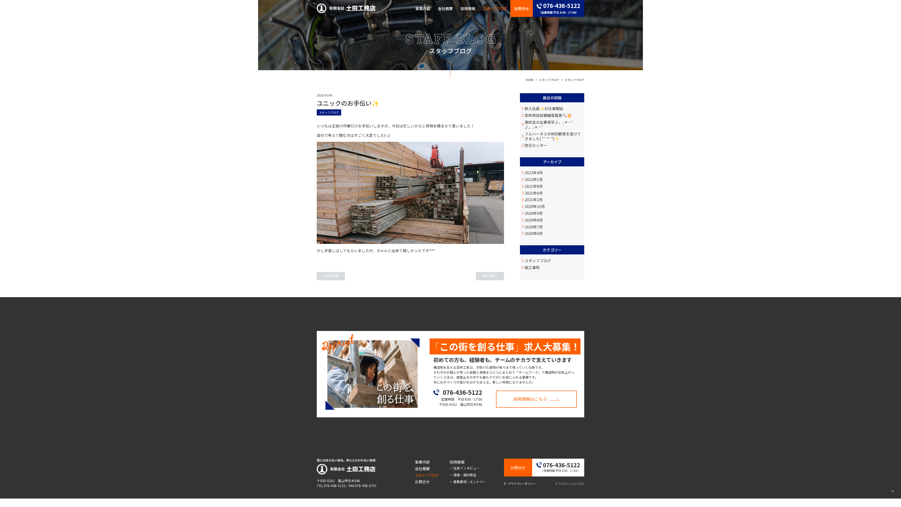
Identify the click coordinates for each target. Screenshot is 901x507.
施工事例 (532, 267)
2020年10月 (535, 206)
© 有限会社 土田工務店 (569, 483)
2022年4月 (534, 172)
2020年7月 (534, 226)
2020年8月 (534, 220)
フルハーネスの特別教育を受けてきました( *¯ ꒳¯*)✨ (553, 136)
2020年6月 (534, 233)
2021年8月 (534, 186)
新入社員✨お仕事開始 (544, 108)
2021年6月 (534, 193)
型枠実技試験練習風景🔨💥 (548, 115)
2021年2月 (534, 199)
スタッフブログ (549, 80)
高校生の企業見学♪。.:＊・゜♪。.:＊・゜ (550, 125)
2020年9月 (534, 213)
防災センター (536, 145)
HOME (530, 80)
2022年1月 (534, 179)
